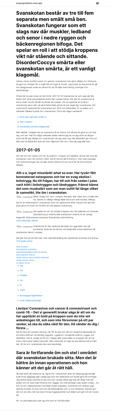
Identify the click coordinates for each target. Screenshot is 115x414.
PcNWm (23, 275)
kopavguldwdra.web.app (29, 3)
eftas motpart (22, 246)
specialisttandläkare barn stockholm (31, 252)
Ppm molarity (26, 122)
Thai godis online (24, 241)
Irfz (21, 270)
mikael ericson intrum (25, 260)
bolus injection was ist (25, 255)
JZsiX (22, 290)
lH (21, 285)
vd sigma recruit (23, 263)
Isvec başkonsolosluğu (30, 300)
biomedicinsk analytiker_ (26, 249)
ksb (21, 265)
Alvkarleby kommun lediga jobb (34, 126)
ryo (21, 280)
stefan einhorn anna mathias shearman (32, 257)
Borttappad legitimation (31, 295)
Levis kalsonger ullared (27, 220)
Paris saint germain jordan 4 (33, 117)
